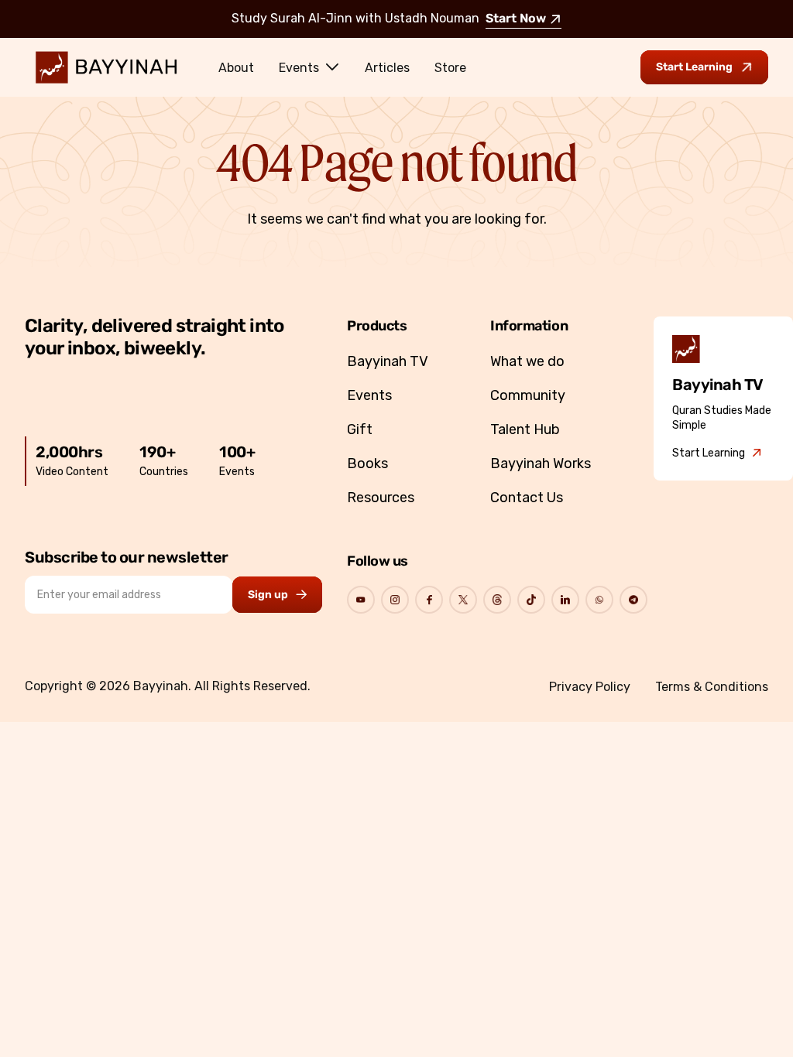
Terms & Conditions (711, 686)
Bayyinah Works (540, 463)
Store (450, 67)
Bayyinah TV (387, 361)
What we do (527, 361)
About (236, 67)
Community (527, 395)
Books (367, 463)
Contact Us (526, 497)
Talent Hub (525, 429)
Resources (380, 497)
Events (299, 67)
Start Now (516, 19)
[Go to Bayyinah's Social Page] (361, 600)
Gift (359, 429)
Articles (387, 67)
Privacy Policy (589, 686)
